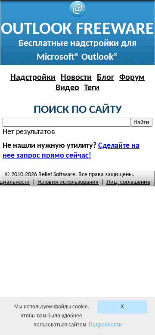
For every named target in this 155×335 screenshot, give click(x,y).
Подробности (105, 325)
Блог (105, 77)
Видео (67, 88)
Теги (91, 88)
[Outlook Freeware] (77, 16)
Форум (132, 77)
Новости (76, 77)
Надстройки (33, 77)
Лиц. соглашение (128, 182)
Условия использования (68, 182)
